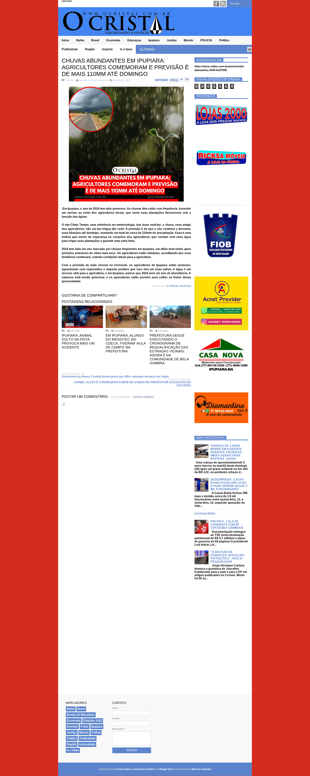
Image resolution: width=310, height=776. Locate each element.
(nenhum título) (204, 513)
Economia (113, 40)
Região (90, 49)
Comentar (69, 80)
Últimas (147, 49)
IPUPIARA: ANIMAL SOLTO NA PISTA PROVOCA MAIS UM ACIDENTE (78, 341)
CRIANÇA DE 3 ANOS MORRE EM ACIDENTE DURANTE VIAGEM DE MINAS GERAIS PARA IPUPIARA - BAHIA (226, 452)
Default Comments (120, 397)
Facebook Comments (143, 397)
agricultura (84, 80)
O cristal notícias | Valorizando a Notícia (135, 769)
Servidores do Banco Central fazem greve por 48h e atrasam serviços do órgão (115, 376)
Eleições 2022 (92, 720)
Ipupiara (153, 40)
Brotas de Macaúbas (81, 714)
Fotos (85, 726)
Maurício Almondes (202, 769)
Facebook (216, 3)
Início (65, 40)
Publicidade (70, 49)
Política (224, 40)
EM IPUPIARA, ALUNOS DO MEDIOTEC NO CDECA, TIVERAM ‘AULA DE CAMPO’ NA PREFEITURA (126, 343)
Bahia (80, 40)
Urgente (107, 49)
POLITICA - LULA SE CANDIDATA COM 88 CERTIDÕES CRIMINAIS (226, 524)
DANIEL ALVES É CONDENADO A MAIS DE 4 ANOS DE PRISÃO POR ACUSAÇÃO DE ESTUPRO (132, 384)
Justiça (172, 40)
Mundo (188, 40)
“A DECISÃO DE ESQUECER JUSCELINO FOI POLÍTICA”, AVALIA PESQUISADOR (227, 556)
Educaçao (134, 40)
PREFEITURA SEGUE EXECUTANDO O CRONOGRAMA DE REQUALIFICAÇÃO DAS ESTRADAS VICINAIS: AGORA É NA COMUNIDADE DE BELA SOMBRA (169, 349)
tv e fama (126, 49)
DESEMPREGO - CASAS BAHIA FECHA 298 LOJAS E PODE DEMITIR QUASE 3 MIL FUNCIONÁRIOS (228, 484)
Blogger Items (166, 769)
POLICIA (206, 40)
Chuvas (95, 80)
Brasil (95, 40)
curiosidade (87, 744)
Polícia (96, 732)
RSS (223, 3)
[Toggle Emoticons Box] (64, 404)
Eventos (72, 726)
